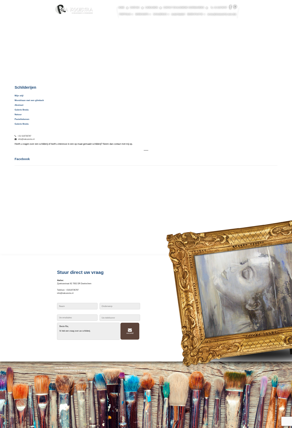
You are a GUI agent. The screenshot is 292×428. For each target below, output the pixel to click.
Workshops (141, 14)
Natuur (18, 114)
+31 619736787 (24, 136)
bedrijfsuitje (195, 14)
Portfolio (125, 14)
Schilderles (160, 14)
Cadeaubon (151, 7)
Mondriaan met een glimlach (29, 100)
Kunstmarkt (178, 14)
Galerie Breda (22, 109)
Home (121, 7)
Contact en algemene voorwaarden (183, 7)
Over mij (135, 7)
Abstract (19, 105)
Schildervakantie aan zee (221, 14)
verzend (129, 333)
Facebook (22, 159)
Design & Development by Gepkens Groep (73, 371)
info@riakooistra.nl (26, 139)
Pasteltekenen (22, 119)
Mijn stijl (19, 95)
